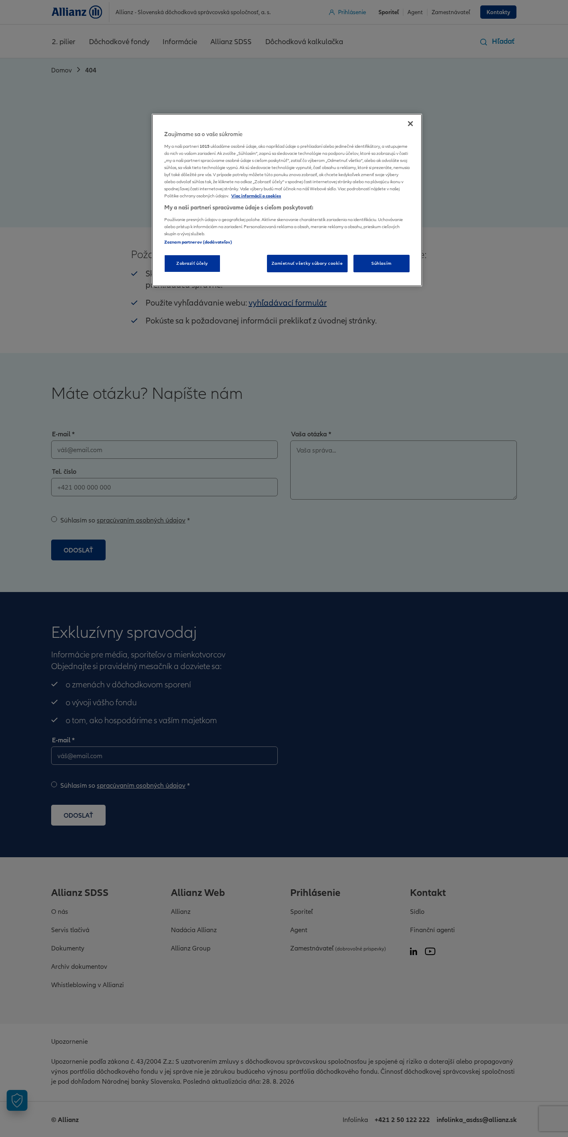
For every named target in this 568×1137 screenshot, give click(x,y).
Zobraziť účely (192, 263)
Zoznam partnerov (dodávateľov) (198, 241)
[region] (287, 200)
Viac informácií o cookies (256, 195)
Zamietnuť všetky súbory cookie (307, 263)
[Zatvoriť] (410, 123)
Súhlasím (381, 263)
